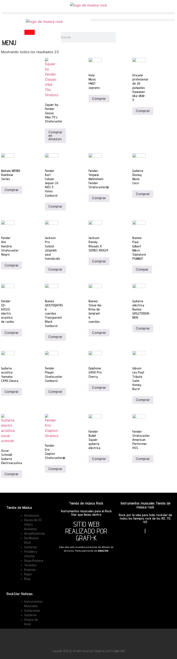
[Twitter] (82, 638)
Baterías (30, 569)
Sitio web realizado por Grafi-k (86, 531)
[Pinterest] (94, 638)
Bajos (28, 574)
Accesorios (31, 515)
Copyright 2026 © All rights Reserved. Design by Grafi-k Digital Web (88, 651)
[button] (88, 13)
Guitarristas (32, 610)
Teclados (30, 565)
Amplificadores (34, 533)
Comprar (99, 99)
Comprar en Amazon (55, 135)
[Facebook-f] (71, 638)
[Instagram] (105, 638)
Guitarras (30, 547)
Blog (27, 578)
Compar (142, 269)
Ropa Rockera (33, 560)
